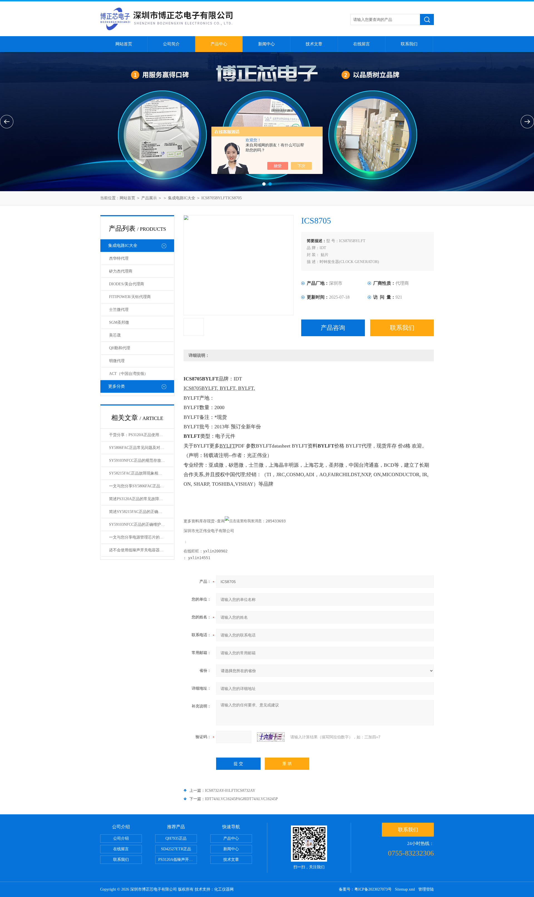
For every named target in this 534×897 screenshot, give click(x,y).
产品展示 (149, 198)
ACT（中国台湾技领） (128, 374)
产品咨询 (333, 327)
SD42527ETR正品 (176, 849)
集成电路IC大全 (181, 198)
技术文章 (314, 44)
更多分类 (116, 386)
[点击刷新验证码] (271, 737)
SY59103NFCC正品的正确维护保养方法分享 (141, 524)
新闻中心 (266, 44)
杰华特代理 (118, 258)
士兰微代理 (118, 310)
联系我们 (409, 44)
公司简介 (171, 44)
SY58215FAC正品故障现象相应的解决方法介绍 (141, 473)
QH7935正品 (176, 838)
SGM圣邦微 (119, 322)
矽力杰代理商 (120, 271)
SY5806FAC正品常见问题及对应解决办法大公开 (141, 448)
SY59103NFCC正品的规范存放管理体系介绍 (141, 460)
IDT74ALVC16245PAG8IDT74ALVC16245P (241, 799)
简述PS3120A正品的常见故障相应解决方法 (141, 499)
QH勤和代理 (119, 348)
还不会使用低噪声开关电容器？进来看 (141, 550)
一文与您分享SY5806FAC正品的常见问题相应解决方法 (141, 486)
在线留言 (361, 44)
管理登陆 (426, 889)
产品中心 (219, 44)
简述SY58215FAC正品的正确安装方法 (141, 512)
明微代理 (117, 361)
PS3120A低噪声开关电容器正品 (177, 859)
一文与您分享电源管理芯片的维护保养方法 (141, 537)
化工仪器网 (224, 889)
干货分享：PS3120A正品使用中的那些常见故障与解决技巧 (141, 435)
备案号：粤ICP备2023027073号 (365, 889)
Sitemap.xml (405, 889)
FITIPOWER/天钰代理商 (130, 297)
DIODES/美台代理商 (126, 284)
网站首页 (123, 44)
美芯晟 (115, 335)
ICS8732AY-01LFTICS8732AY (230, 790)
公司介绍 (121, 838)
